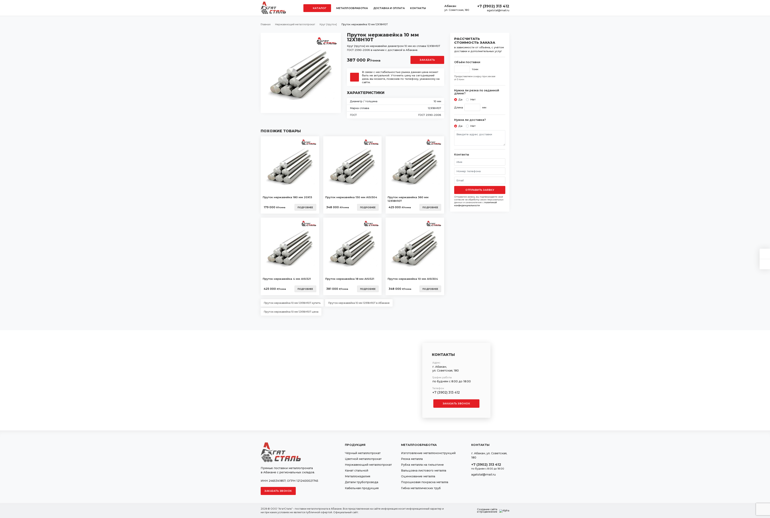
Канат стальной (356, 470)
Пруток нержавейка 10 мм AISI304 (413, 278)
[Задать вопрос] (765, 254)
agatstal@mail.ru (498, 10)
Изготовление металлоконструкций (428, 453)
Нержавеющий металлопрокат (368, 465)
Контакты (418, 8)
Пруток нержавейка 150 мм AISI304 (351, 197)
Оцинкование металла (418, 476)
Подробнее (305, 207)
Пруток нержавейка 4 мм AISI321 (287, 278)
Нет (473, 99)
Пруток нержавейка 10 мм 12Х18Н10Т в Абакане (359, 302)
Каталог (319, 8)
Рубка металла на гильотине (422, 465)
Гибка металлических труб (421, 488)
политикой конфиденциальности (475, 204)
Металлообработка (352, 8)
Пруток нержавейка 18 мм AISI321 (349, 278)
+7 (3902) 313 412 (493, 6)
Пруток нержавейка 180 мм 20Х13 (287, 197)
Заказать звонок (456, 403)
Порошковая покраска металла (424, 482)
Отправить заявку (479, 189)
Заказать (427, 59)
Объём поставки (467, 62)
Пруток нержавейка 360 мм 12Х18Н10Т (408, 199)
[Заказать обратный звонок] (765, 264)
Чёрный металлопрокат (363, 453)
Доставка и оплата (389, 8)
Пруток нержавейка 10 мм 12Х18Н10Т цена (291, 311)
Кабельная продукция (362, 488)
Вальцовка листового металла (423, 470)
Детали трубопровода (361, 482)
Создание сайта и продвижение (487, 510)
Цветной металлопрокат (363, 459)
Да (460, 99)
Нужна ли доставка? (470, 119)
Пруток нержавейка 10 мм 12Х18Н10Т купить (292, 302)
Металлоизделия (357, 476)
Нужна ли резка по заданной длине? (476, 92)
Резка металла (412, 459)
